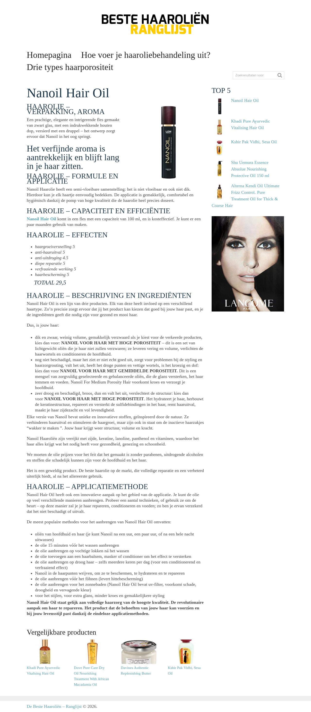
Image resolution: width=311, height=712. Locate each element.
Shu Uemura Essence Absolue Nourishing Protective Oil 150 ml (250, 169)
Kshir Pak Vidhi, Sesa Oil (254, 141)
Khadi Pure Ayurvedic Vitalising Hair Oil (250, 124)
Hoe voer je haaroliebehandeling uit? (145, 55)
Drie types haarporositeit (70, 67)
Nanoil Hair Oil (42, 218)
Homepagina (49, 55)
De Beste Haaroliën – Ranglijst (54, 706)
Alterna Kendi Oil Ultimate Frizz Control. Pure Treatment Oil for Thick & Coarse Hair (245, 195)
